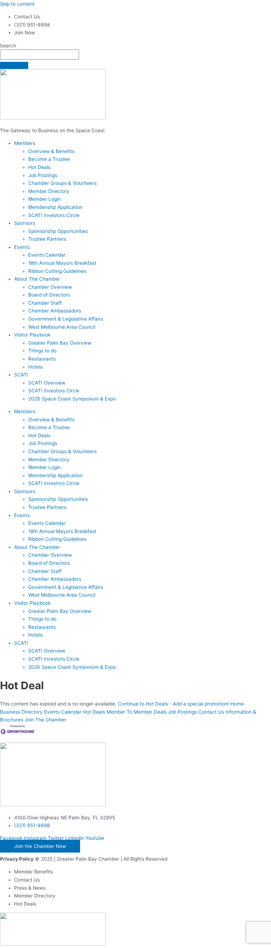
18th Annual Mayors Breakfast (62, 263)
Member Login (44, 199)
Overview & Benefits (51, 151)
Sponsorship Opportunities (58, 231)
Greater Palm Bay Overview (59, 343)
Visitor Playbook (32, 335)
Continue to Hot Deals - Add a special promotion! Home (181, 704)
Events (22, 247)
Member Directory (49, 191)
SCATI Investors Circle (53, 215)
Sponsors (24, 223)
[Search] (14, 65)
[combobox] (39, 54)
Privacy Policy (17, 859)
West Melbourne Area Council (61, 327)
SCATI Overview (46, 383)
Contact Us (211, 712)
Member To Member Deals (137, 712)
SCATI (21, 375)
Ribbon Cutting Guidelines (57, 271)
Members (24, 143)
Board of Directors (49, 295)
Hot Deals (39, 167)
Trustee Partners (47, 239)
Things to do (42, 350)
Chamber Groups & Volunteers (62, 183)
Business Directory (21, 712)
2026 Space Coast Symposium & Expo (72, 399)
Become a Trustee (49, 159)
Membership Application (55, 207)
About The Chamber (37, 279)
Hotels (35, 367)
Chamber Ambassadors (54, 311)
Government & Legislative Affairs (65, 319)
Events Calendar (47, 255)
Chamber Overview (50, 287)
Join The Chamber (45, 719)
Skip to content (17, 4)
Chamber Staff (45, 303)
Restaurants (42, 359)
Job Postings (42, 175)
